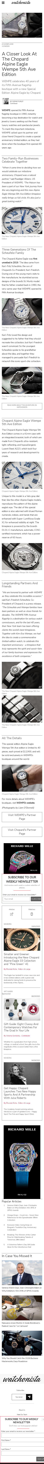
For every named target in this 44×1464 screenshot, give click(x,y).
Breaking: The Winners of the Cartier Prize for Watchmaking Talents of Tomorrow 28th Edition (21, 1237)
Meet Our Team (22, 1415)
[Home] (22, 2)
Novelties (7, 924)
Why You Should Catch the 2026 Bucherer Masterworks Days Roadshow (20, 1360)
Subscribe (20, 1390)
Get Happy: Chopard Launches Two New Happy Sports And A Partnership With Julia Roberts (20, 1093)
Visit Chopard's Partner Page (22, 832)
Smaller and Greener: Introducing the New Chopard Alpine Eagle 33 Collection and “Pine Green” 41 (21, 959)
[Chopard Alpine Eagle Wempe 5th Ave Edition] (22, 475)
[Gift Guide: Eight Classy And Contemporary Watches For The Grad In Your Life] (22, 1009)
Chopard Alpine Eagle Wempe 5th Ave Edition (20, 491)
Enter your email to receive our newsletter (19, 895)
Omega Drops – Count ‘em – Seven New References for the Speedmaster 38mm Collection (22, 1217)
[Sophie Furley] (6, 101)
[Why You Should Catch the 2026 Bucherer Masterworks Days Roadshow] (22, 1343)
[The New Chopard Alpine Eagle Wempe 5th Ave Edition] (22, 220)
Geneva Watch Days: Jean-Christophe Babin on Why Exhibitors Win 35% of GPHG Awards (22, 1207)
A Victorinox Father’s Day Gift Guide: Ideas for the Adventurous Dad (21, 1245)
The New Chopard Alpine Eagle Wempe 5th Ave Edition (21, 237)
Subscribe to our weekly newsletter (22, 879)
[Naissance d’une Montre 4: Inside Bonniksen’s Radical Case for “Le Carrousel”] (22, 1308)
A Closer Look (7, 44)
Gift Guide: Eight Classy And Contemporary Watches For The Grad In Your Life (21, 1027)
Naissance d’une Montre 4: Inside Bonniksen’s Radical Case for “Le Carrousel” (21, 1324)
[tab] (12, 912)
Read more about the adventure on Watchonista (22, 406)
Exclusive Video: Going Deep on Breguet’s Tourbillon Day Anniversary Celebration (21, 1227)
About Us (22, 1410)
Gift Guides (8, 991)
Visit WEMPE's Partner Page (22, 817)
